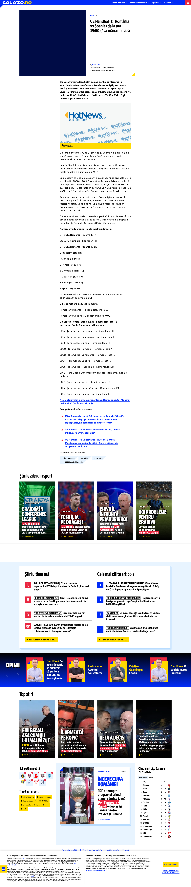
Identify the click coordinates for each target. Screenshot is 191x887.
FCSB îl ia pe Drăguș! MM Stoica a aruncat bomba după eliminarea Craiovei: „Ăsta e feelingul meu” (76, 510)
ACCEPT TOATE (170, 864)
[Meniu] (188, 2)
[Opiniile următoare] (18, 675)
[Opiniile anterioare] (7, 675)
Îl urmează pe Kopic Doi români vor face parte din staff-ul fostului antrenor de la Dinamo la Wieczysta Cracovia (76, 729)
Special (167, 3)
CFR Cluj (45, 801)
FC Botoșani (147, 826)
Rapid (145, 792)
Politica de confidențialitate (91, 850)
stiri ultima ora (28, 797)
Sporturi (155, 3)
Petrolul (146, 816)
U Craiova (146, 795)
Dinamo (146, 785)
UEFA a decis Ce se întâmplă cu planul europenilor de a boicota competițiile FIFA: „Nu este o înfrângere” (115, 729)
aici (32, 876)
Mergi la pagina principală (114, 640)
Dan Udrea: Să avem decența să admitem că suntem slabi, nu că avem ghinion (46, 669)
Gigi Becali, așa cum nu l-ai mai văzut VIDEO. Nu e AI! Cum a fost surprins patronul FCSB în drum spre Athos (37, 729)
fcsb (24, 809)
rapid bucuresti (45, 797)
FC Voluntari (147, 830)
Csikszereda (147, 836)
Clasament (143, 777)
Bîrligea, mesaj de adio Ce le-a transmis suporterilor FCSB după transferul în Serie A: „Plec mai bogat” (58, 586)
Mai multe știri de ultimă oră (42, 640)
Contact (125, 850)
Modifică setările (112, 850)
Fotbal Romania (118, 3)
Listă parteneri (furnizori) (95, 870)
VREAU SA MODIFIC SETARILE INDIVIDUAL (171, 872)
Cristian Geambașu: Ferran (129, 669)
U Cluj (145, 809)
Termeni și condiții (69, 850)
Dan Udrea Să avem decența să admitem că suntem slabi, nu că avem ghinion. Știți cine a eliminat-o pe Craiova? (130, 616)
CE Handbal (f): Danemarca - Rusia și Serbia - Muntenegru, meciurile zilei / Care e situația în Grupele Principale (91, 443)
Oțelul (145, 812)
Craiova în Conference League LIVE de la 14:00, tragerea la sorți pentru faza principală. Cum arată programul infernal (37, 510)
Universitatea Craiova (31, 805)
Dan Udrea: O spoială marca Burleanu (170, 669)
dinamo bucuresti (29, 801)
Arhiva (93, 15)
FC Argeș (146, 799)
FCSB (145, 788)
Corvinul (146, 802)
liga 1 (46, 805)
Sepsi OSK (147, 819)
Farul (145, 806)
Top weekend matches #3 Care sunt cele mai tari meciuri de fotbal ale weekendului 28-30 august (58, 615)
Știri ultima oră (37, 574)
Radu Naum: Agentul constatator (87, 669)
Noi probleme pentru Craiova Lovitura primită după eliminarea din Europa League (154, 510)
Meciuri (151, 777)
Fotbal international (138, 3)
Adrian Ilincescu (98, 65)
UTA (144, 833)
